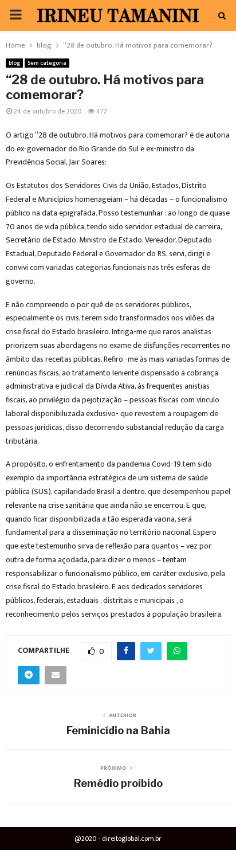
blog (14, 63)
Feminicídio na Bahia (118, 730)
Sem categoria (46, 63)
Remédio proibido (118, 783)
